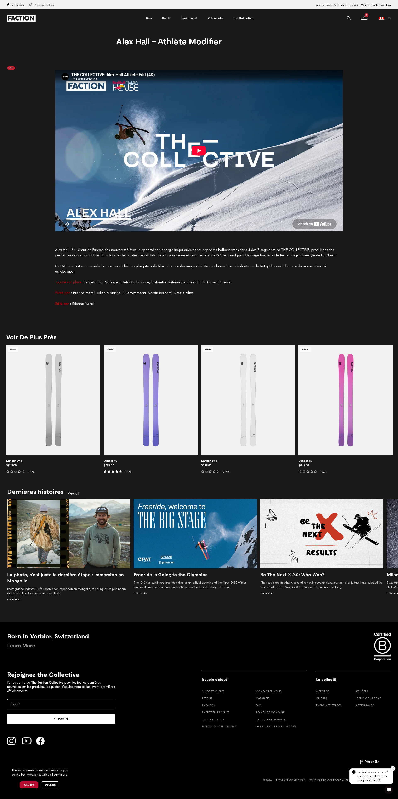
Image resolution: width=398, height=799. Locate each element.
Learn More (21, 646)
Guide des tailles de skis (219, 726)
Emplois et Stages (328, 705)
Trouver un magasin (271, 719)
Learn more (59, 774)
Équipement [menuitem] (189, 18)
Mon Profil (386, 5)
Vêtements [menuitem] (215, 18)
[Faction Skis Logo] (21, 18)
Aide (375, 5)
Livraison (208, 705)
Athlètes (362, 691)
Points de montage (270, 712)
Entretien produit (215, 712)
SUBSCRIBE (61, 719)
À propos (322, 691)
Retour (207, 698)
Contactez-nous (268, 691)
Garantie (262, 698)
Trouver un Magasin (359, 5)
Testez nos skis (213, 719)
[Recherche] (349, 18)
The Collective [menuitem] (243, 18)
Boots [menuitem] (166, 18)
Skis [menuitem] (149, 18)
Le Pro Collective (368, 698)
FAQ (258, 705)
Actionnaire (340, 5)
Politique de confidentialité (328, 780)
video (11, 68)
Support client (213, 691)
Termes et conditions (290, 780)
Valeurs (321, 698)
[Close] (73, 763)
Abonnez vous (323, 5)
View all (73, 493)
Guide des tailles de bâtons (276, 726)
